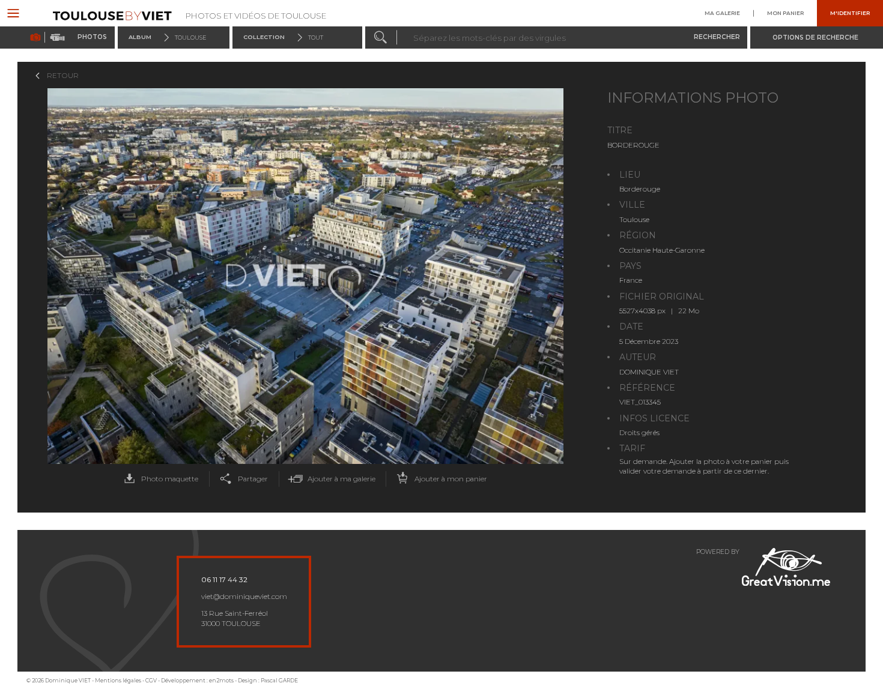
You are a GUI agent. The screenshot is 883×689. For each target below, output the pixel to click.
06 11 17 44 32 (224, 580)
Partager (253, 479)
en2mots (221, 680)
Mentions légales (118, 680)
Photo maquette (169, 479)
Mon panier (785, 13)
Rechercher (717, 37)
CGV (151, 680)
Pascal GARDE (279, 680)
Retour (63, 75)
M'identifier (850, 13)
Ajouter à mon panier (450, 479)
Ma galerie (722, 13)
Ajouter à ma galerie (341, 479)
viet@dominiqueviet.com (244, 596)
